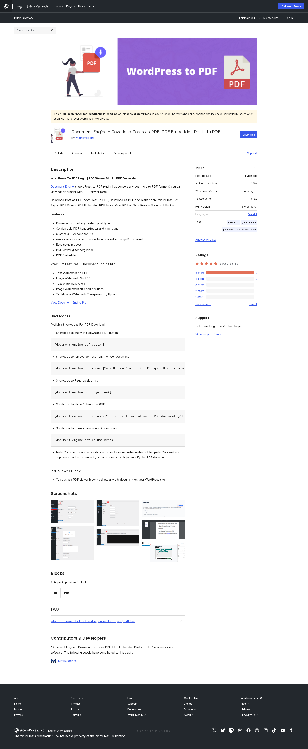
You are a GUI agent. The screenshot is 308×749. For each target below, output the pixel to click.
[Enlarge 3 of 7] (134, 504)
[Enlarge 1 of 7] (89, 504)
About (17, 698)
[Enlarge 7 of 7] (180, 547)
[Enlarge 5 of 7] (180, 504)
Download (248, 134)
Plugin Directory (23, 17)
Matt (245, 703)
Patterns (76, 714)
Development (122, 153)
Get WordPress (291, 6)
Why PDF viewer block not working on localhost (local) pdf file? (93, 621)
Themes (76, 703)
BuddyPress (249, 714)
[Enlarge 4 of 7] (134, 534)
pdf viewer (229, 229)
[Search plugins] (52, 30)
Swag (189, 714)
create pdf (233, 222)
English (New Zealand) (60, 730)
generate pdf (249, 222)
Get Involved (191, 698)
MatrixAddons (85, 137)
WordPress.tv (136, 714)
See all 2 (252, 214)
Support (252, 153)
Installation (98, 153)
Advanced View (205, 240)
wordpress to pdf (246, 229)
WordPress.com (251, 698)
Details (58, 153)
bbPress (247, 709)
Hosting (18, 709)
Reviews (77, 153)
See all (253, 304)
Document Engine (62, 186)
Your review (203, 304)
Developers (134, 709)
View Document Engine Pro (69, 302)
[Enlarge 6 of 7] (180, 524)
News (17, 703)
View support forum (208, 334)
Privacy (18, 714)
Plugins (75, 709)
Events (188, 703)
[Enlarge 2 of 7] (89, 531)
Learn (130, 698)
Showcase (77, 698)
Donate (190, 709)
